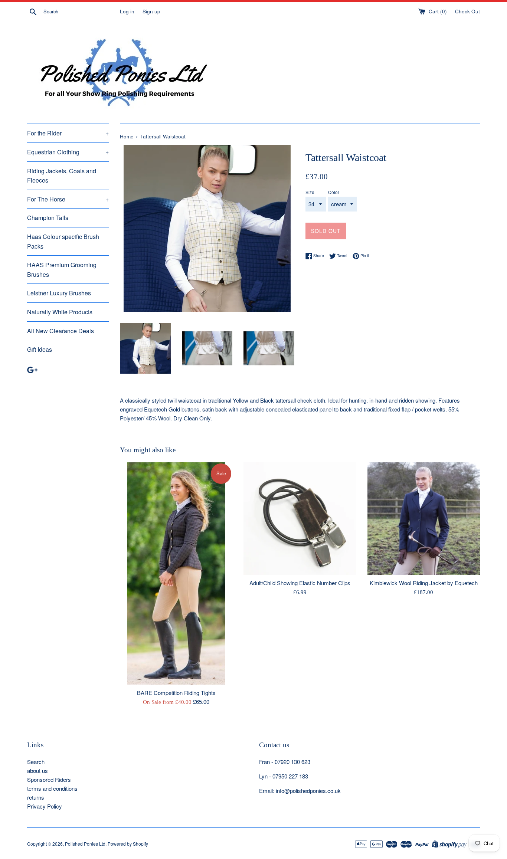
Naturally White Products (59, 312)
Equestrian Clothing (68, 152)
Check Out (467, 11)
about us (37, 770)
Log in (127, 11)
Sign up (151, 11)
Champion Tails (47, 217)
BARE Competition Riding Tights (176, 692)
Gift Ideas (39, 349)
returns (35, 797)
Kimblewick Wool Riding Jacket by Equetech (424, 583)
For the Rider (68, 133)
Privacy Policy (44, 806)
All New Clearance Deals (60, 331)
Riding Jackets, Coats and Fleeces (61, 176)
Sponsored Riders (49, 779)
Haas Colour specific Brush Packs (63, 241)
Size (309, 192)
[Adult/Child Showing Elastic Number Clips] (299, 518)
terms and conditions (52, 788)
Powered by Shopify (128, 843)
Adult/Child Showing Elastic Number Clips (299, 583)
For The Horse (68, 199)
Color (333, 192)
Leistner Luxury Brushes (59, 293)
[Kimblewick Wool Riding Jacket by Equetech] (423, 518)
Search (36, 761)
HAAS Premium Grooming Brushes (62, 269)
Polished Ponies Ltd (85, 843)
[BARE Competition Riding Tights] (176, 573)
